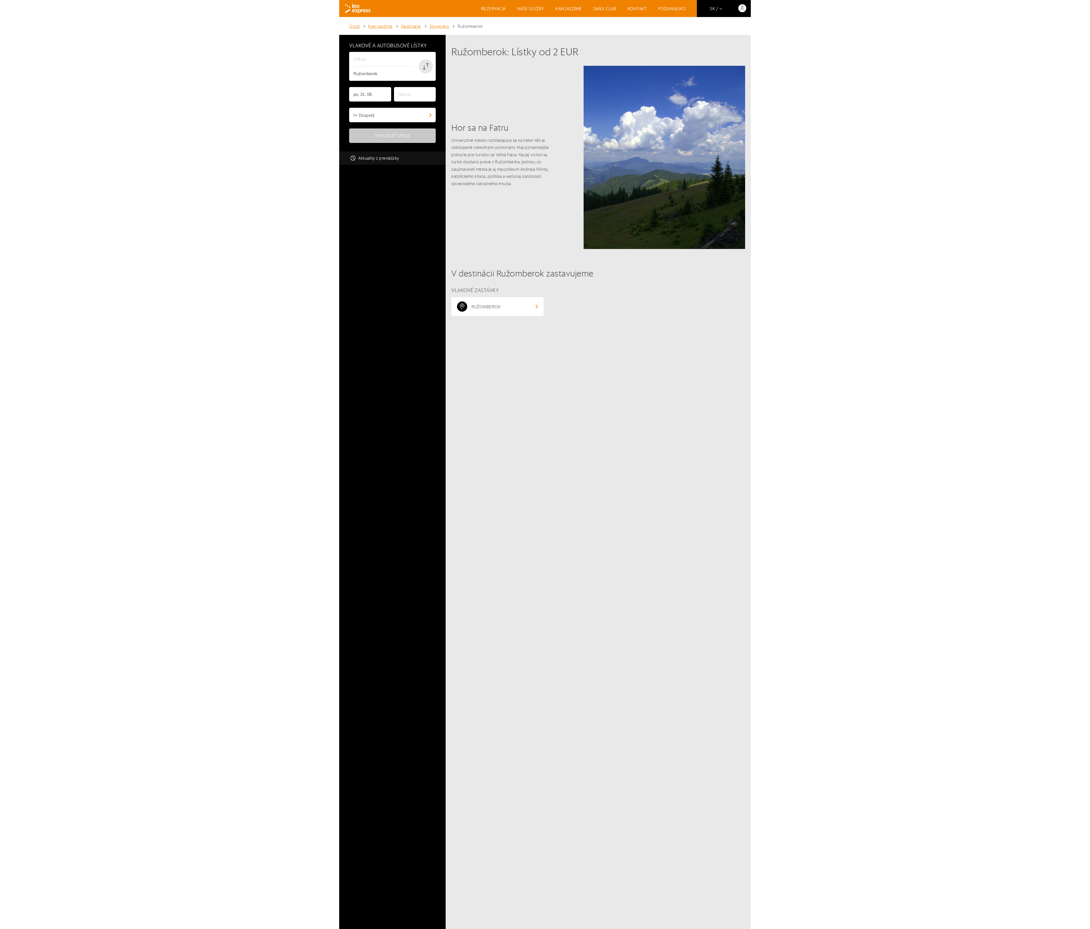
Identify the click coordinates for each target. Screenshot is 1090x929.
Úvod (354, 26)
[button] (426, 66)
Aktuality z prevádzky (378, 158)
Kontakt (637, 8)
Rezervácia (493, 8)
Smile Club (604, 8)
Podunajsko (672, 8)
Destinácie (411, 26)
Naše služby (530, 8)
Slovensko (439, 26)
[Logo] (358, 8)
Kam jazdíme (568, 8)
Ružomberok (470, 26)
